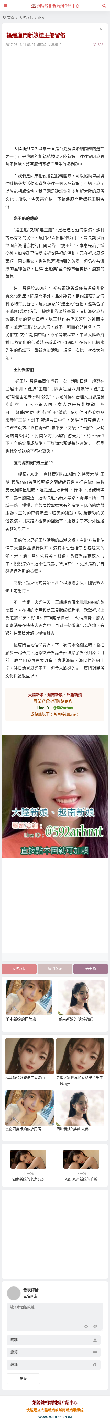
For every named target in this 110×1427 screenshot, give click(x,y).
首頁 (10, 18)
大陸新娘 (22, 149)
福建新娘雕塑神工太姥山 (25, 1077)
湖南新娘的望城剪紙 (75, 1019)
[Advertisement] (55, 96)
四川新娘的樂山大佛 (72, 1129)
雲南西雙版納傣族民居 (23, 1129)
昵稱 (14, 1340)
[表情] (95, 1327)
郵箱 (14, 1352)
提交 (23, 1378)
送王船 (90, 969)
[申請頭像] (98, 1292)
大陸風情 (26, 18)
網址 (14, 1364)
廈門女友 (55, 969)
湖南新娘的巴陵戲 (21, 1019)
